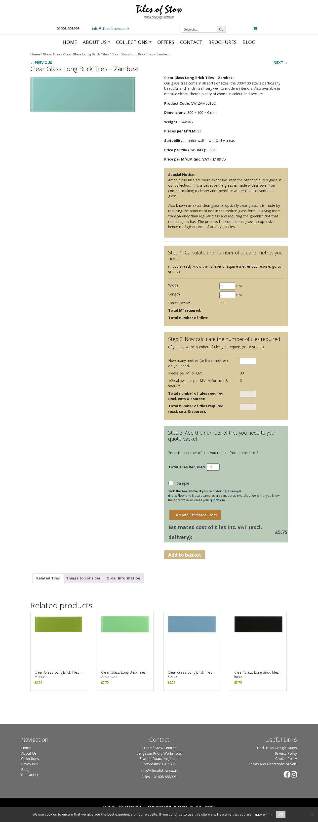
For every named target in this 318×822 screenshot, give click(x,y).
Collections (30, 758)
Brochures (29, 764)
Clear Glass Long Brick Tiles (86, 54)
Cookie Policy (286, 758)
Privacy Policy (286, 753)
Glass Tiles (51, 54)
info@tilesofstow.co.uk (110, 28)
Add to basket (184, 554)
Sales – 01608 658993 (159, 776)
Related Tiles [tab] (48, 578)
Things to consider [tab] (83, 578)
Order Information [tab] (123, 578)
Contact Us (30, 774)
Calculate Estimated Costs (195, 515)
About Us (29, 753)
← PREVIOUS (41, 62)
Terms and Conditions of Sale (272, 764)
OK (280, 814)
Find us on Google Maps (277, 747)
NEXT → (281, 62)
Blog (25, 769)
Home (35, 54)
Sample (183, 483)
